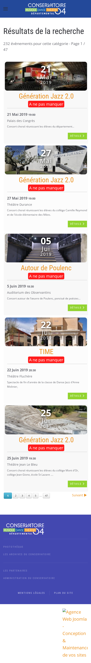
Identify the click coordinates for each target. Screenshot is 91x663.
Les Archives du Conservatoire (27, 554)
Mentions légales (31, 593)
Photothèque (13, 546)
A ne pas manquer (46, 104)
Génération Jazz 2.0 (46, 96)
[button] (5, 9)
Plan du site (63, 593)
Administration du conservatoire (29, 578)
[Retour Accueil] (45, 9)
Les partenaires (15, 570)
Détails (76, 135)
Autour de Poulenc (46, 268)
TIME (46, 351)
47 (46, 495)
